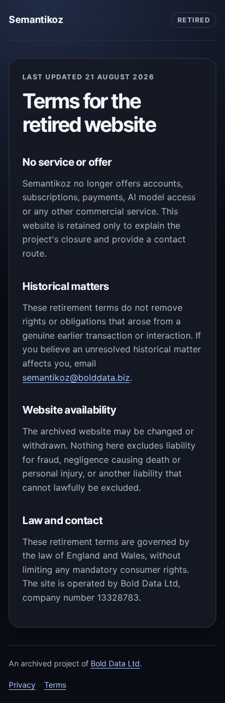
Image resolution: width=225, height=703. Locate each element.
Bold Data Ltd (115, 663)
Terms (55, 684)
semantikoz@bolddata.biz (76, 377)
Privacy (22, 684)
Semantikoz (36, 19)
